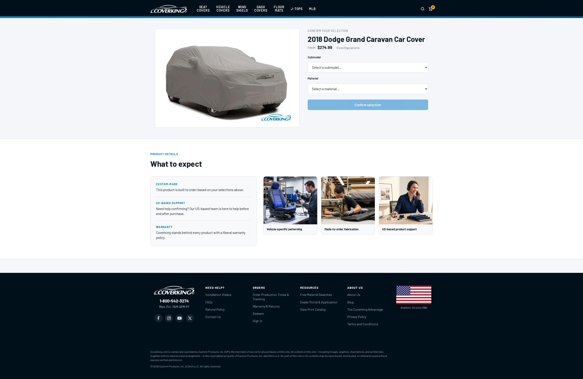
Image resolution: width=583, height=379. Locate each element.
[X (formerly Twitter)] (190, 318)
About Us (353, 295)
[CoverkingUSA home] (168, 9)
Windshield (242, 8)
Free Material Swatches (316, 295)
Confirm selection (368, 105)
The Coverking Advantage (365, 309)
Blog (350, 302)
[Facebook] (158, 318)
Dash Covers (260, 8)
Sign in (257, 321)
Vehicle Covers (223, 8)
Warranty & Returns (266, 306)
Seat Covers (203, 8)
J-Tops (297, 9)
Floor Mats (279, 8)
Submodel (314, 57)
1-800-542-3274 (174, 300)
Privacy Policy (356, 317)
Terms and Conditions (362, 324)
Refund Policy (215, 309)
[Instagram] (169, 318)
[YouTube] (179, 318)
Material (313, 78)
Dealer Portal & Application (318, 302)
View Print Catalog (312, 309)
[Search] (422, 9)
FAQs (208, 302)
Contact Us (213, 317)
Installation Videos (218, 295)
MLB (312, 9)
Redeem (258, 313)
